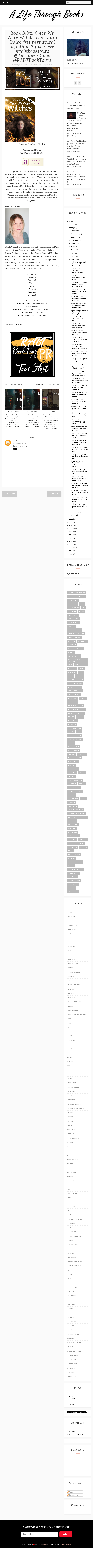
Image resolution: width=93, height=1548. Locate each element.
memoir (71, 743)
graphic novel (74, 694)
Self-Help (72, 821)
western (71, 858)
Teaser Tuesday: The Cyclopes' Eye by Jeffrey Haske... (78, 367)
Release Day (73, 799)
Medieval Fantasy (75, 739)
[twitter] (7, 2)
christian (72, 645)
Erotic (70, 676)
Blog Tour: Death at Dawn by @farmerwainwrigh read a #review (77, 105)
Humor (80, 717)
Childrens (82, 641)
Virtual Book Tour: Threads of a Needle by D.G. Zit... (80, 401)
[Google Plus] (50, 384)
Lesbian (71, 732)
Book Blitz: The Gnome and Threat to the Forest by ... (79, 278)
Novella (71, 765)
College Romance (75, 648)
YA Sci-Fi (71, 888)
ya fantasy (72, 877)
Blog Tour (72, 611)
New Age (71, 758)
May (72, 253)
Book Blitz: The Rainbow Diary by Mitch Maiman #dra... (79, 284)
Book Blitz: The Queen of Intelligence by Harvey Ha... (79, 456)
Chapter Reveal (74, 637)
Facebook (32, 280)
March (73, 259)
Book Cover (73, 615)
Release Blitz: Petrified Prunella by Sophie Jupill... (79, 435)
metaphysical (73, 746)
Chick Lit (71, 641)
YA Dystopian (73, 873)
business (72, 634)
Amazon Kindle (24, 303)
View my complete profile (76, 1434)
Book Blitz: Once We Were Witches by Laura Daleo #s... (78, 271)
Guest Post (72, 698)
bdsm (82, 604)
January (74, 515)
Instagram (32, 292)
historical (72, 702)
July (72, 247)
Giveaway (34, 65)
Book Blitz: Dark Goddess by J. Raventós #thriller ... (79, 346)
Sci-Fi (84, 817)
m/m (79, 735)
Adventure (80, 593)
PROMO (40, 65)
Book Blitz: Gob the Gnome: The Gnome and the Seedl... (78, 326)
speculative (73, 825)
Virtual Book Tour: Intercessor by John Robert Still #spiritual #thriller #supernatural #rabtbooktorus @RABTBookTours (13, 420)
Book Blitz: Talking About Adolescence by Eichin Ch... (80, 472)
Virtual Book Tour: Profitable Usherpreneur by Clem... (78, 464)
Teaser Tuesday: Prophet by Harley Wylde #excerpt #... (79, 312)
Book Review (73, 619)
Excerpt (79, 676)
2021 (71, 525)
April (73, 256)
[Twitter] (54, 384)
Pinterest (32, 289)
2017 (71, 538)
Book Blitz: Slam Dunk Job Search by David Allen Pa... (79, 360)
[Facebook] (46, 384)
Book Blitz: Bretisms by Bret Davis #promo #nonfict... (79, 394)
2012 (71, 554)
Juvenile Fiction (74, 728)
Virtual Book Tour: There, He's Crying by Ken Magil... (79, 353)
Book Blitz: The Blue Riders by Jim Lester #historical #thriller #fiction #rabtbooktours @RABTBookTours (77, 146)
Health (83, 698)
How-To (71, 717)
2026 (71, 221)
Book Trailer (73, 622)
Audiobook (72, 604)
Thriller (80, 843)
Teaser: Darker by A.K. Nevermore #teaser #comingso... (78, 408)
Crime (77, 665)
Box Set (71, 626)
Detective (72, 668)
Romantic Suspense (76, 813)
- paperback (39, 312)
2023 (71, 519)
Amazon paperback (32, 306)
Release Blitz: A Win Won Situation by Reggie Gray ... (79, 422)
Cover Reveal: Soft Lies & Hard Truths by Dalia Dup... (80, 499)
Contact (72, 1401)
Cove (70, 665)
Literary (71, 735)
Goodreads (32, 286)
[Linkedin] (58, 384)
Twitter (32, 283)
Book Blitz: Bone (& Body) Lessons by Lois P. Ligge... (79, 506)
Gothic (78, 687)
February (74, 512)
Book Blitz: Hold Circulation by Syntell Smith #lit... (79, 339)
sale (69, 817)
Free (69, 683)
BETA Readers (73, 608)
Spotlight (72, 828)
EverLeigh (72, 1431)
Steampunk (72, 832)
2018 (71, 535)
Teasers (71, 843)
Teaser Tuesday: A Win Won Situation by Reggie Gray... (78, 305)
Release (71, 795)
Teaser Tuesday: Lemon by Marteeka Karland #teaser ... (79, 485)
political (71, 776)
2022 (71, 522)
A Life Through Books (46, 14)
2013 (71, 551)
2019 (71, 532)
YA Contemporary (75, 869)
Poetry (82, 772)
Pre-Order (72, 784)
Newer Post (9, 494)
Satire (77, 817)
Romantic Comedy (75, 810)
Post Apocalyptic (75, 780)
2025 (71, 225)
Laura (15, 441)
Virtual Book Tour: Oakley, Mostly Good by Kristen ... (79, 332)
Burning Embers (74, 630)
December (75, 231)
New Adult (82, 754)
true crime (72, 847)
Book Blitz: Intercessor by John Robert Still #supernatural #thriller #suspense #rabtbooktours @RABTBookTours (31, 420)
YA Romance (73, 884)
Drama (81, 668)
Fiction (80, 680)
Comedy (71, 652)
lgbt (79, 732)
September (75, 240)
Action (70, 593)
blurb (81, 611)
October (74, 237)
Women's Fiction (75, 862)
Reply (14, 449)
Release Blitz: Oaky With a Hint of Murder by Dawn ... (79, 415)
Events (71, 1404)
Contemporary (74, 656)
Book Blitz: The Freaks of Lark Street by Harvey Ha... (79, 449)
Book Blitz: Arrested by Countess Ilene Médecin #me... (79, 264)
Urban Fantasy (74, 854)
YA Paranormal (74, 880)
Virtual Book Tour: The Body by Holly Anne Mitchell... (78, 298)
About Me (72, 1399)
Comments (73, 1495)
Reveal (83, 799)
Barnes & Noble (27, 312)
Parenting (72, 772)
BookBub (32, 295)
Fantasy (71, 680)
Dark (84, 665)
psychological (74, 787)
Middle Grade (73, 750)
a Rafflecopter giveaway (13, 325)
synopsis (83, 839)
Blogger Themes (65, 1545)
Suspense (72, 839)
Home (71, 1396)
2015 (71, 545)
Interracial (72, 720)
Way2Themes (42, 1545)
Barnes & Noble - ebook (24, 309)
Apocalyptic (73, 600)
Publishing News (75, 791)
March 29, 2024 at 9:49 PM (20, 443)
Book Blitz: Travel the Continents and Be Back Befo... (78, 442)
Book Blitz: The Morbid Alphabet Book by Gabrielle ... (79, 387)
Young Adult (73, 891)
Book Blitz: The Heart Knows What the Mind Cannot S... (79, 291)
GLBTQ (70, 687)
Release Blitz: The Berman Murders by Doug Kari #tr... (79, 478)
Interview (72, 724)
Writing (71, 865)
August (74, 243)
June (73, 250)
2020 (71, 529)
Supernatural (48, 65)
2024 (71, 228)
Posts (71, 1492)
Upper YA (83, 847)
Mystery (71, 754)
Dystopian (72, 672)
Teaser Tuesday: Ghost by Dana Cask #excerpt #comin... (79, 374)
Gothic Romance (75, 691)
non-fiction (73, 761)
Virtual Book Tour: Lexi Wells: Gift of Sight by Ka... (79, 319)
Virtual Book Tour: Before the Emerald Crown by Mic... (79, 492)
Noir (79, 758)
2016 (71, 541)
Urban (70, 851)
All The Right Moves (76, 596)
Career (81, 634)
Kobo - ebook (24, 315)
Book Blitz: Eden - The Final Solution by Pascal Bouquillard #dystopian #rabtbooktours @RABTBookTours (76, 161)
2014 (71, 548)
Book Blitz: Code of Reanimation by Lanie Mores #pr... (79, 380)
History (71, 713)
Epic (81, 672)
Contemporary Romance (74, 660)
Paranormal (73, 769)
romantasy (72, 806)
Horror (80, 713)
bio (83, 608)
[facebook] (3, 2)
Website (32, 277)
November (75, 234)
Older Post (54, 494)
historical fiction (75, 706)
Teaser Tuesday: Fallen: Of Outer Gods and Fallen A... (79, 428)
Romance (71, 802)
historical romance (76, 709)
